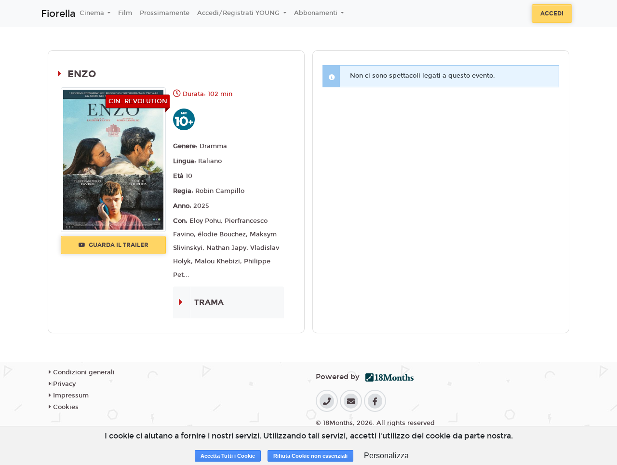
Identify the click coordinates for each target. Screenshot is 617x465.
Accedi (551, 13)
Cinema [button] (93, 13)
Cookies (65, 407)
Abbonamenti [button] (316, 13)
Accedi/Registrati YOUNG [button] (239, 13)
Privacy (63, 384)
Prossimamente (164, 13)
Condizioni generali (83, 372)
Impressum (70, 395)
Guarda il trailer (117, 245)
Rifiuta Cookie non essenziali (310, 456)
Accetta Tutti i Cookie (228, 456)
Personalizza (386, 455)
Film (125, 13)
